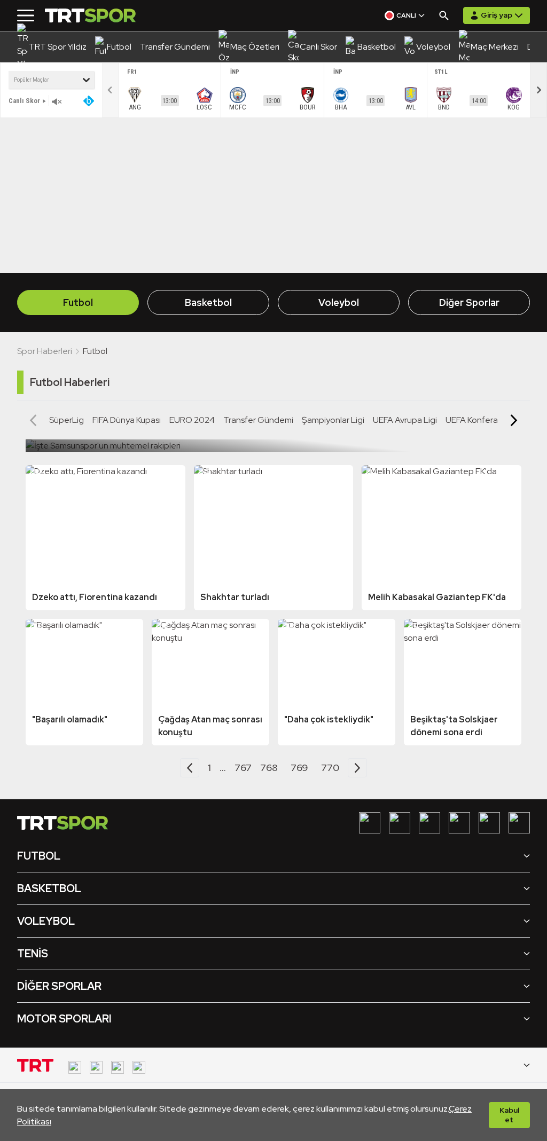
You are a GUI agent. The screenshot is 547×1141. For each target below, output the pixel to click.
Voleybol (338, 302)
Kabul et (509, 1114)
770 (330, 767)
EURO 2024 (192, 420)
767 (243, 767)
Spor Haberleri (44, 351)
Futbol (78, 302)
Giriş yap (496, 15)
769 (299, 767)
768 (269, 767)
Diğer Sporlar (469, 302)
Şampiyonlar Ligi (333, 420)
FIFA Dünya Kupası (126, 420)
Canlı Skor (24, 101)
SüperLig (66, 420)
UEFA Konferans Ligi (483, 420)
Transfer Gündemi (258, 420)
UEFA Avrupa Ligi (405, 420)
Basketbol (208, 302)
